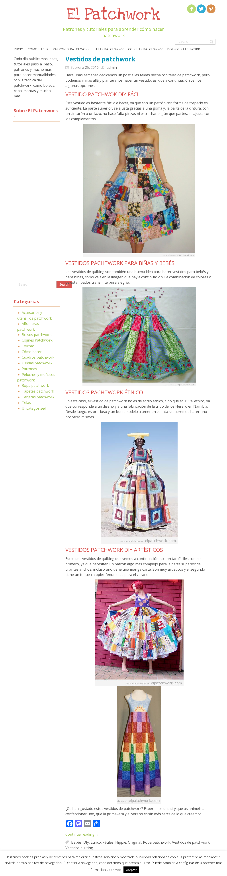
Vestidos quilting (79, 847)
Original (134, 842)
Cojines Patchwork (37, 340)
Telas (26, 402)
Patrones (29, 368)
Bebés (76, 842)
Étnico (96, 842)
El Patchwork (113, 14)
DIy (86, 842)
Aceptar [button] (131, 870)
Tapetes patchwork (38, 391)
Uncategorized (34, 408)
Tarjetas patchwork (38, 397)
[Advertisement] (36, 203)
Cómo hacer (32, 351)
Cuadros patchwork (38, 357)
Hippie (120, 842)
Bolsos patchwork (37, 334)
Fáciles (108, 842)
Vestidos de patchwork (100, 59)
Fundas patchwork (37, 363)
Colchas (28, 346)
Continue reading (82, 834)
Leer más (114, 869)
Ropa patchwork (35, 385)
